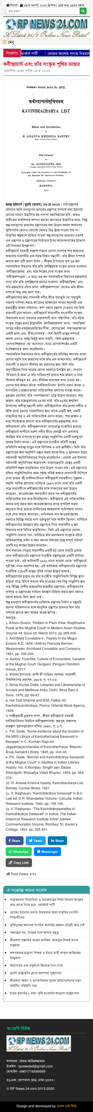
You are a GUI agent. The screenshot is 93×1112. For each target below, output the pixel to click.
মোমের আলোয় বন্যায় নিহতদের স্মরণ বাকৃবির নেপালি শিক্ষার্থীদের (44, 915)
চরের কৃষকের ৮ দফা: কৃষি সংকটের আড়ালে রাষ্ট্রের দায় (44, 993)
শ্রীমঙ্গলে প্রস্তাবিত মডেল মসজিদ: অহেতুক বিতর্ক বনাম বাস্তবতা (44, 942)
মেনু (10, 42)
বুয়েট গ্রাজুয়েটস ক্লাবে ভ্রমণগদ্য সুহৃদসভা (36, 972)
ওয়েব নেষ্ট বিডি (67, 1105)
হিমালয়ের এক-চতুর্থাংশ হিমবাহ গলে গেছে (36, 965)
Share (16, 840)
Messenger (50, 851)
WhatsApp (21, 851)
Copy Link (21, 862)
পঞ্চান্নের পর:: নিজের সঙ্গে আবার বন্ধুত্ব (34, 932)
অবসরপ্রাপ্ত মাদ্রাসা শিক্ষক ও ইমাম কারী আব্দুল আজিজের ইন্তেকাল (45, 955)
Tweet (38, 840)
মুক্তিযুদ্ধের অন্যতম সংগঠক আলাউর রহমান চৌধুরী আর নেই (47, 924)
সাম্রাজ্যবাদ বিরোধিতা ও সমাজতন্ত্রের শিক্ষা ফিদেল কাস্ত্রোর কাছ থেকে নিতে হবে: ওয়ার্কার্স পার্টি (46, 902)
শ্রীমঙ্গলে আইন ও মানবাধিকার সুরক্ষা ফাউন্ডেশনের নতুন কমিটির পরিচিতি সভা (45, 983)
